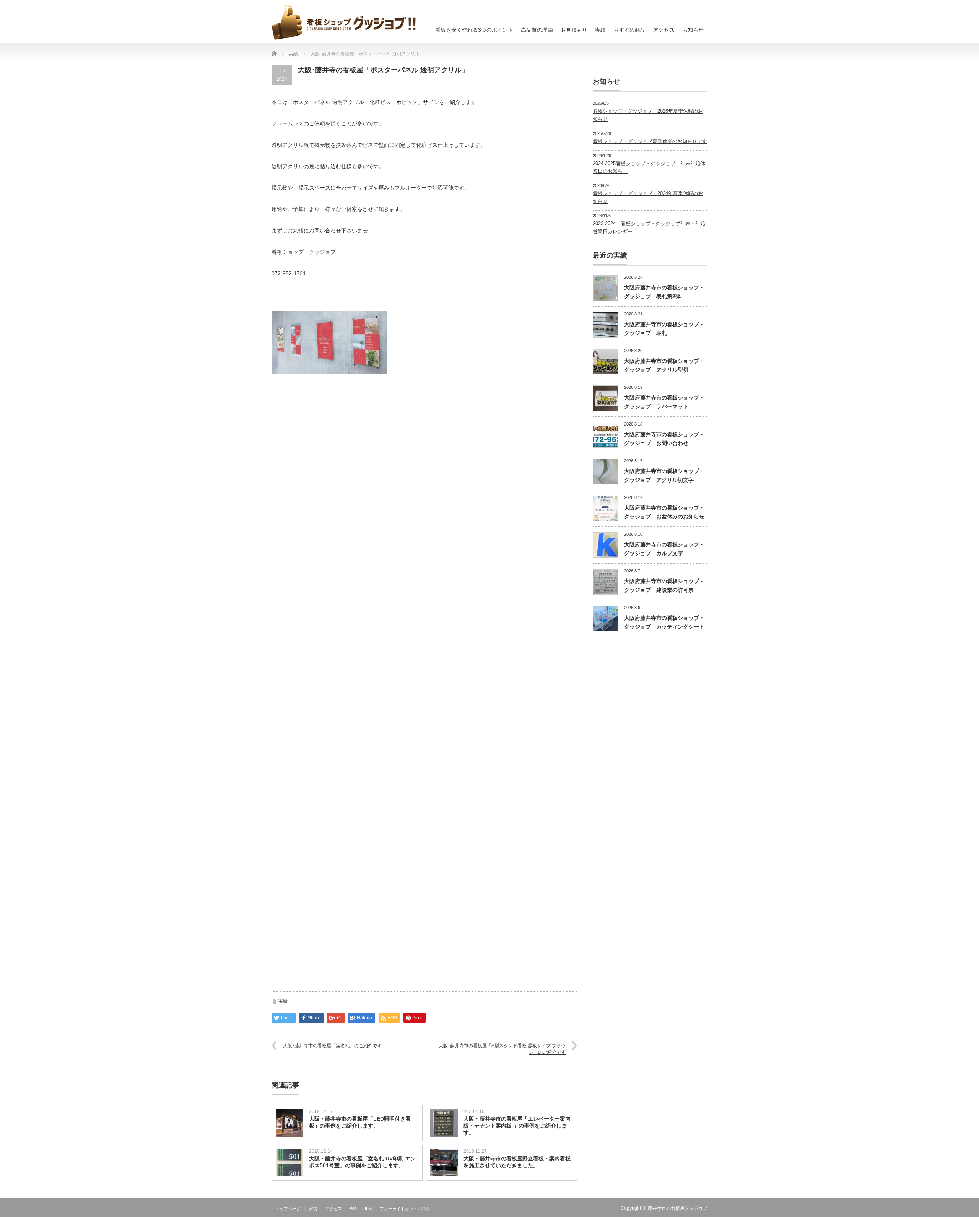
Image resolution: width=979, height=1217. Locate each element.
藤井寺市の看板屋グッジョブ (677, 1208)
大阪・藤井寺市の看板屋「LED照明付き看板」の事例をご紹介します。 (360, 1122)
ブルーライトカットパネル (405, 1208)
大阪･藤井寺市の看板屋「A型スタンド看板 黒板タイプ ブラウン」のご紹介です (502, 1049)
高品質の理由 (537, 30)
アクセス (664, 30)
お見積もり (574, 30)
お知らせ (693, 30)
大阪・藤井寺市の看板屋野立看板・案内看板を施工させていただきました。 (517, 1161)
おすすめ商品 (629, 30)
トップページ (288, 1208)
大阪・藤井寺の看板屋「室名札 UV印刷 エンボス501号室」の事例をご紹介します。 (362, 1161)
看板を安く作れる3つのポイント (474, 30)
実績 (600, 30)
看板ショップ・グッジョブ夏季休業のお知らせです (650, 141)
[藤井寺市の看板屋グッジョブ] (344, 22)
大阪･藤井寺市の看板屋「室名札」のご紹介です (332, 1045)
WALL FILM (361, 1208)
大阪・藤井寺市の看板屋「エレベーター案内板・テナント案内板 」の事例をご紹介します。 (517, 1126)
